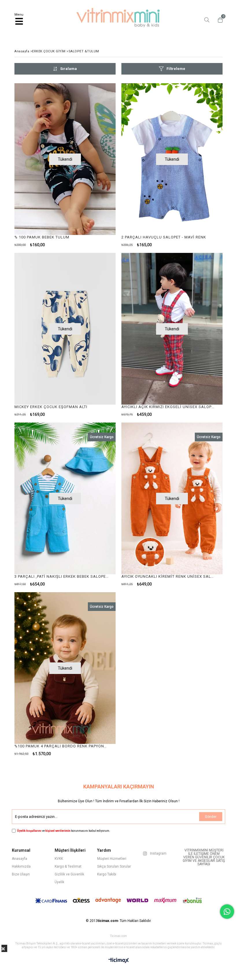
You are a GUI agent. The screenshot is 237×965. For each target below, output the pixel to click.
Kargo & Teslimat (68, 866)
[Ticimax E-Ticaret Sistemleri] (118, 961)
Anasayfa (19, 859)
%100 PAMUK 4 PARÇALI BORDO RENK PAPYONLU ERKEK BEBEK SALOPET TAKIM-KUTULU (61, 746)
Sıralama (68, 68)
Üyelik (59, 882)
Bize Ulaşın (21, 874)
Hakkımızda (21, 866)
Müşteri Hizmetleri (111, 859)
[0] (219, 20)
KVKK (59, 859)
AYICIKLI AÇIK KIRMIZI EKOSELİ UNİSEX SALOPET (168, 407)
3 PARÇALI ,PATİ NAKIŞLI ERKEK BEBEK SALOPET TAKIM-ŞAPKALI (61, 576)
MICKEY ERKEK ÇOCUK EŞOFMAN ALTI (50, 407)
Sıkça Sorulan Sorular (114, 866)
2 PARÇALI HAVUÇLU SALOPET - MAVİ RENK (163, 237)
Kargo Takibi (106, 874)
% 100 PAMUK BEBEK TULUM (41, 237)
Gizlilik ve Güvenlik (69, 874)
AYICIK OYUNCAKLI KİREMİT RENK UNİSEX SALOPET (168, 576)
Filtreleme (175, 68)
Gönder (210, 817)
